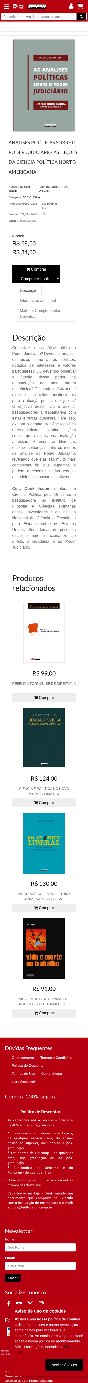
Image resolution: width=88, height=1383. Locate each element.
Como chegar (51, 1073)
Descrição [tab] (28, 290)
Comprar (38, 269)
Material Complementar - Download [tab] (41, 314)
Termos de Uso (23, 1073)
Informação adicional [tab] (38, 301)
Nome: (10, 1239)
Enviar (13, 1278)
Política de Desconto (28, 1065)
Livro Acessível (23, 1082)
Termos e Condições (56, 1058)
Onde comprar (23, 1058)
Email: (10, 1258)
